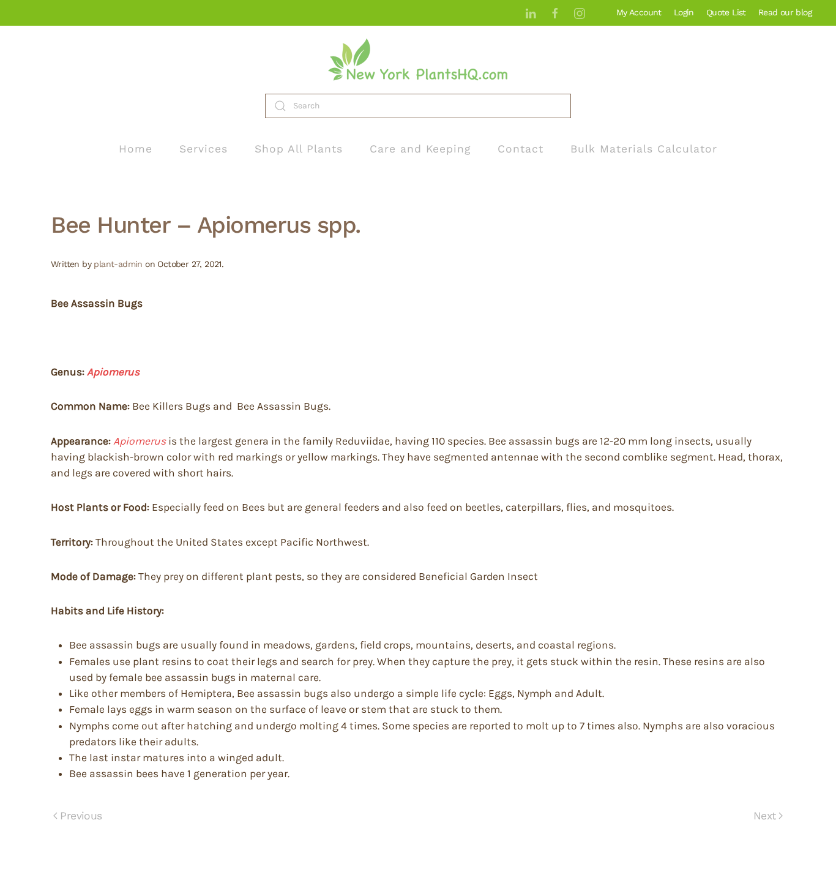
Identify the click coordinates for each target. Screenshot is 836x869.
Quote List (726, 12)
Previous (81, 816)
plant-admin (118, 264)
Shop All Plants (299, 149)
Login (684, 12)
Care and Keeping (420, 149)
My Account (639, 12)
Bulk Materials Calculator (643, 149)
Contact (520, 149)
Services (203, 149)
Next (764, 816)
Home (135, 149)
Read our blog (785, 12)
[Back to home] (418, 59)
